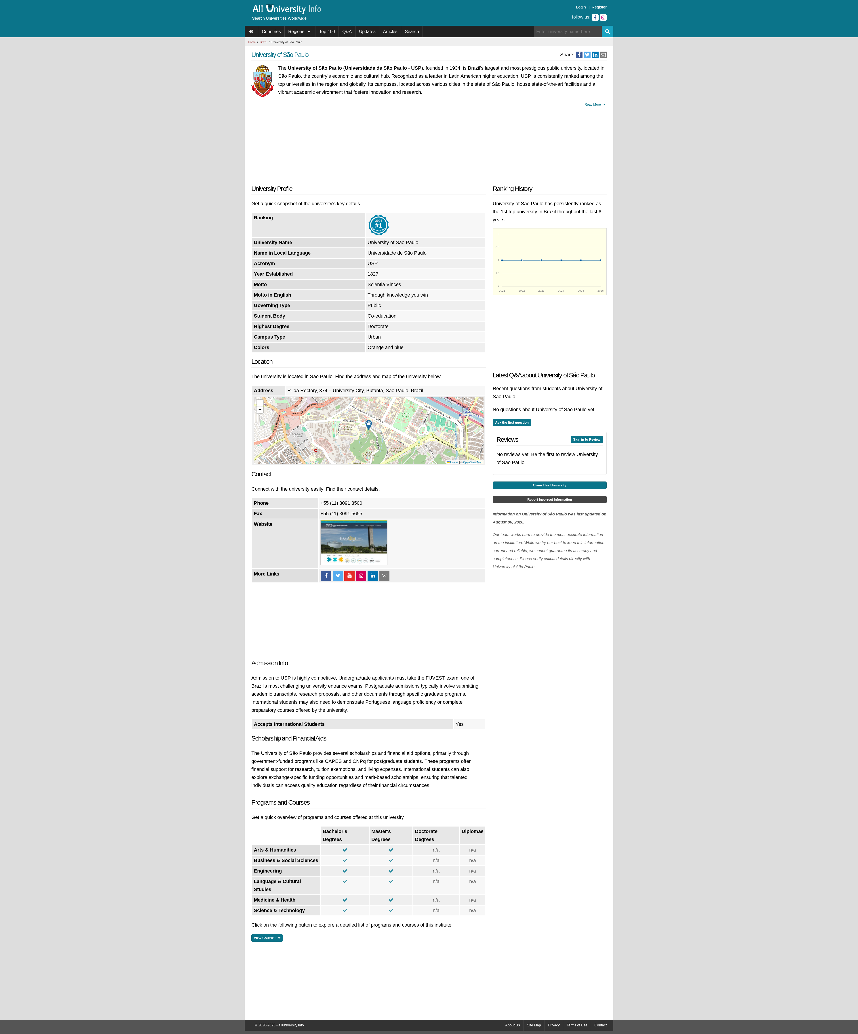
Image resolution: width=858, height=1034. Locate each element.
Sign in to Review (586, 439)
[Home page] (251, 31)
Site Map (534, 1025)
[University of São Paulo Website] (353, 563)
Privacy (554, 1025)
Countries (271, 31)
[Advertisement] (368, 144)
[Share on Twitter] (587, 55)
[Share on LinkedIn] (595, 55)
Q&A (347, 31)
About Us (512, 1025)
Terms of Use (577, 1025)
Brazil (263, 42)
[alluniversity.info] (286, 13)
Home (252, 42)
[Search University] (607, 31)
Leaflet (454, 462)
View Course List (267, 938)
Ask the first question (512, 422)
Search (412, 31)
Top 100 (327, 31)
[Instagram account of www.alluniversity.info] (603, 17)
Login (581, 7)
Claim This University (549, 485)
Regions (297, 31)
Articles (390, 31)
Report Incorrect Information (549, 499)
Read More (593, 104)
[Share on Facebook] (579, 55)
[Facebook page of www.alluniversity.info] (595, 17)
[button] (368, 425)
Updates (367, 31)
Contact (600, 1025)
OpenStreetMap (472, 462)
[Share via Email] (603, 55)
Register (599, 7)
